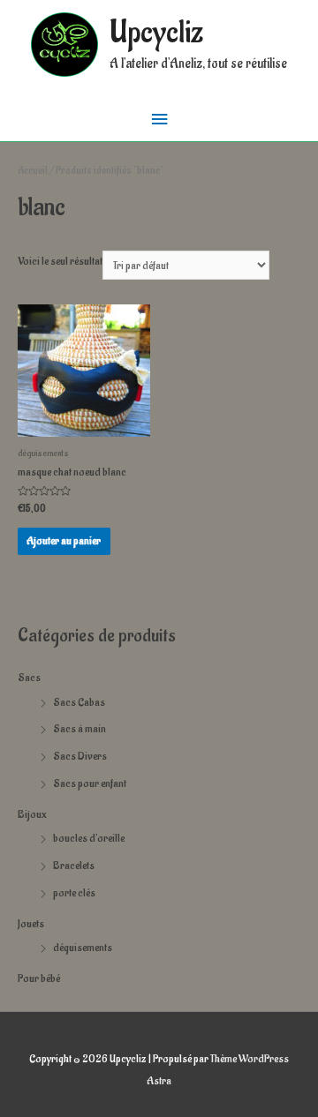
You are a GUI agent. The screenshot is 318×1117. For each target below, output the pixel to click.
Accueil (33, 170)
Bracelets (74, 865)
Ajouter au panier (63, 541)
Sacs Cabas (79, 702)
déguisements (82, 948)
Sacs (29, 678)
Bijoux (32, 814)
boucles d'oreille (89, 838)
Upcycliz (156, 33)
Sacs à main (79, 729)
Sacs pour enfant (89, 783)
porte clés (74, 893)
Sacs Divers (80, 756)
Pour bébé (39, 978)
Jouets (31, 924)
